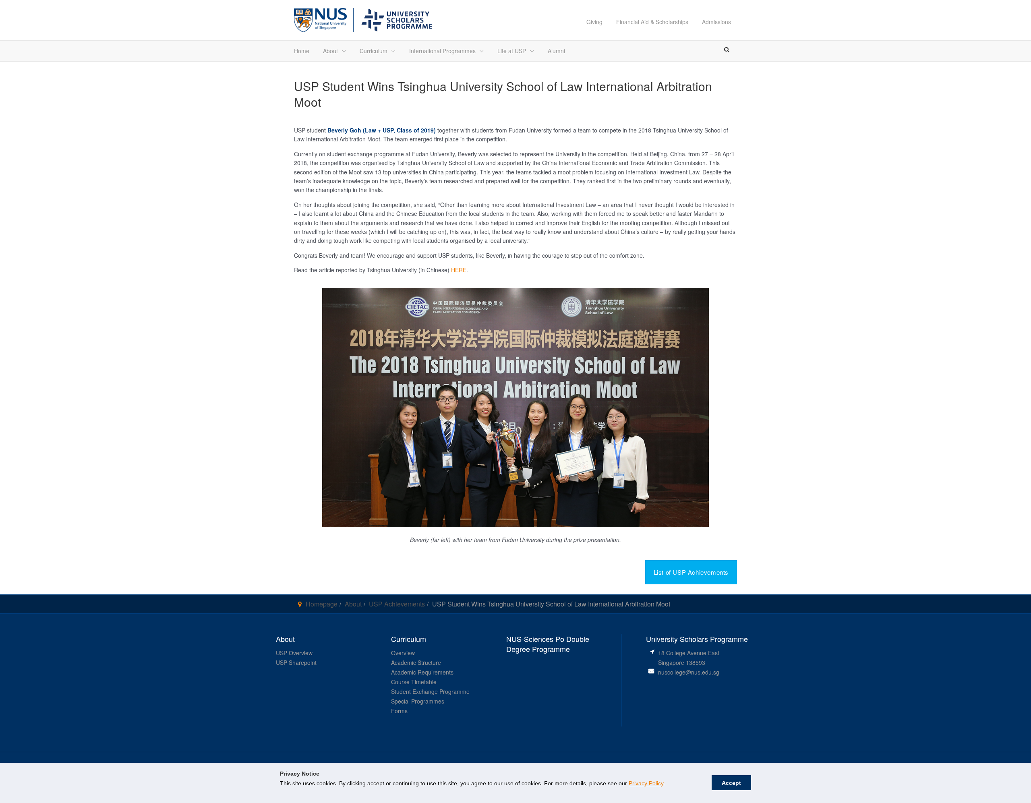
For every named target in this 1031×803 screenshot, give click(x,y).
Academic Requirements (422, 672)
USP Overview (294, 653)
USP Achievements (397, 603)
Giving (594, 22)
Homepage (321, 603)
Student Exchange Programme (430, 691)
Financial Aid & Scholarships (652, 22)
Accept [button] (731, 783)
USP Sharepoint (296, 662)
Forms (399, 711)
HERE (458, 270)
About (330, 51)
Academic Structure (416, 662)
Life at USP (511, 51)
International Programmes (442, 51)
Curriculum (373, 51)
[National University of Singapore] (320, 19)
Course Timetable (414, 682)
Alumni (556, 51)
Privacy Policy (646, 783)
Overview (403, 653)
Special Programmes (417, 701)
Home (301, 51)
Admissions (716, 22)
